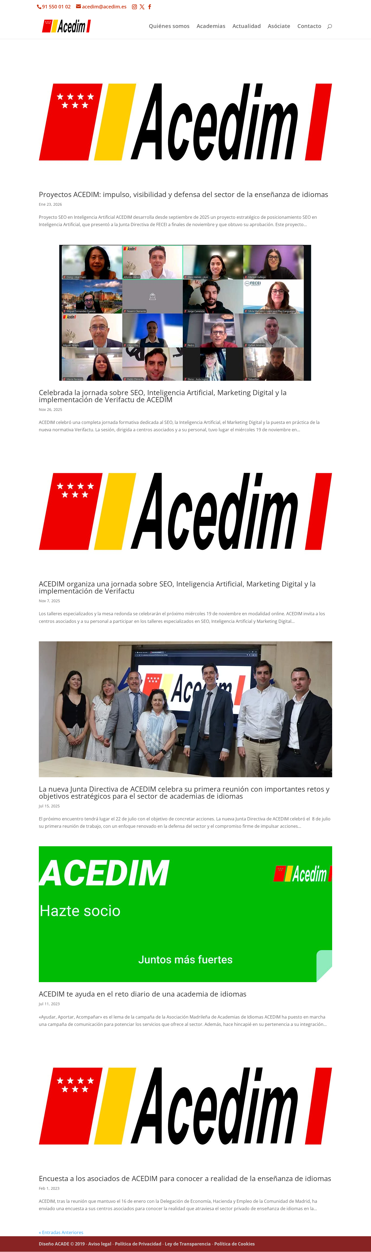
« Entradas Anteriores (61, 1232)
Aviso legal (99, 1244)
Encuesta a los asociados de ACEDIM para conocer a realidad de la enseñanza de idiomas (185, 1178)
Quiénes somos (169, 27)
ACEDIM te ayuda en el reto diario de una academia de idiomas (142, 994)
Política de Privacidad (138, 1244)
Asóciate (279, 27)
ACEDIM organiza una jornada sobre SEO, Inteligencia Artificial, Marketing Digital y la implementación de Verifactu (177, 587)
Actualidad (246, 27)
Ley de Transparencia (188, 1244)
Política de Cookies (234, 1244)
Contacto (309, 27)
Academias (211, 27)
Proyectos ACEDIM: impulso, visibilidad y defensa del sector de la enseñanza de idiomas (183, 194)
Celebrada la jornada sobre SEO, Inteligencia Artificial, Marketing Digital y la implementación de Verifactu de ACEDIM (163, 396)
